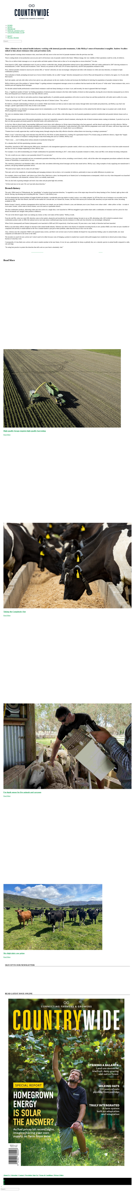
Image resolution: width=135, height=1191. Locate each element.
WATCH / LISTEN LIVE (15, 31)
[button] (10, 36)
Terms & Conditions (46, 1175)
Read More (6, 435)
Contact (21, 1175)
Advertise (14, 1175)
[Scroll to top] (2, 1186)
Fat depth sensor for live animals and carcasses (22, 792)
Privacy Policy (59, 1175)
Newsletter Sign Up (31, 1175)
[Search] (12, 41)
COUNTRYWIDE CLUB (15, 32)
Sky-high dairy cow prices (14, 953)
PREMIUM (11, 29)
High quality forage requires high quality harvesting (24, 431)
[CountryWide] (69, 11)
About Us (6, 1175)
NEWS (9, 27)
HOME (9, 25)
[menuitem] (69, 25)
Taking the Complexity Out (14, 612)
